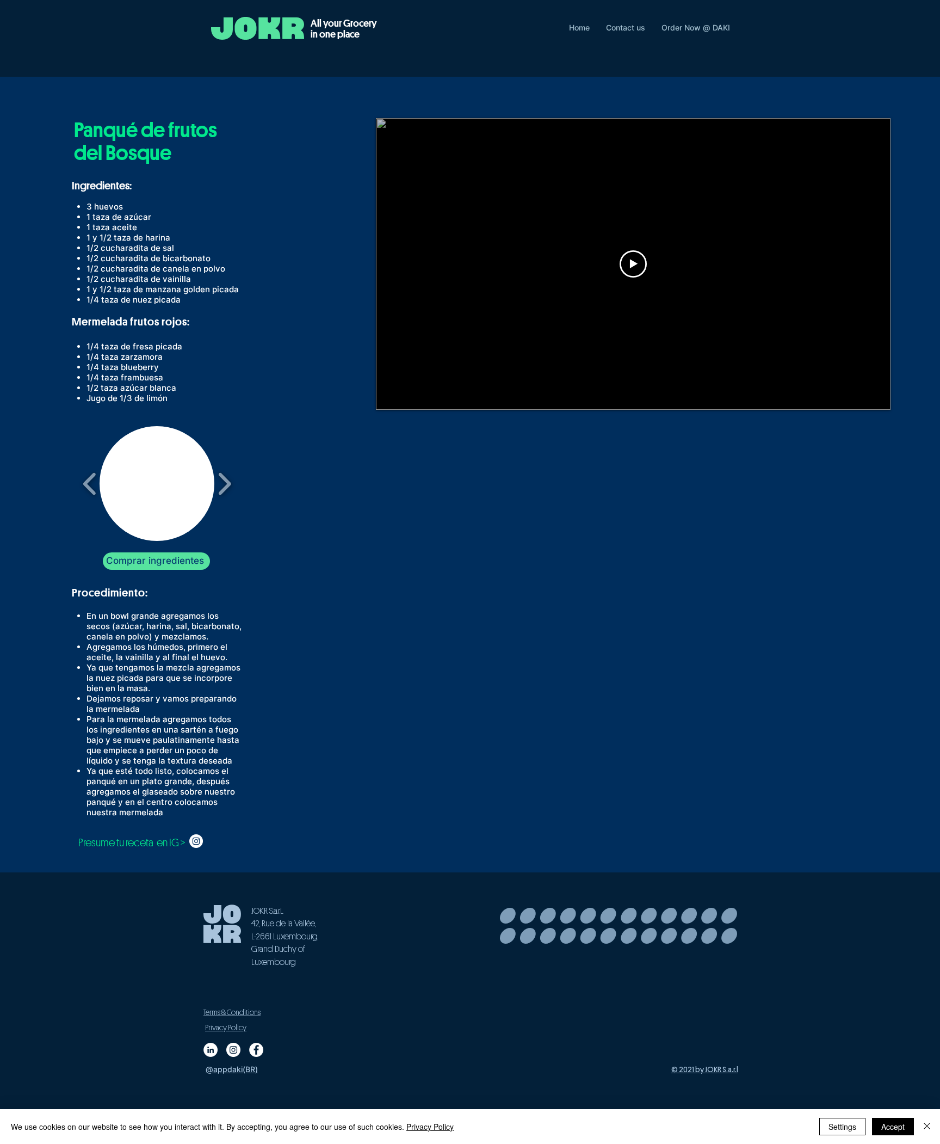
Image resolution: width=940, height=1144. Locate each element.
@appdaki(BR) (232, 1069)
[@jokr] (233, 1050)
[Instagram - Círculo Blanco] (196, 841)
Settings (842, 1126)
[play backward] (90, 483)
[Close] (926, 1126)
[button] (157, 483)
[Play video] (633, 264)
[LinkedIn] (210, 1050)
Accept (893, 1126)
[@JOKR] (256, 1050)
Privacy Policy (430, 1126)
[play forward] (224, 483)
